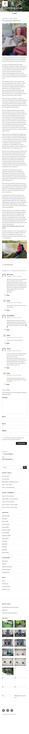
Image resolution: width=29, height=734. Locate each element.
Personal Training (6, 569)
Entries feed (5, 583)
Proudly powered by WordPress (9, 714)
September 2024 (6, 535)
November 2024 (6, 530)
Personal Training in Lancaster (9, 613)
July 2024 (4, 541)
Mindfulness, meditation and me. (10, 481)
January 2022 (5, 552)
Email (4, 423)
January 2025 (5, 527)
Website (4, 430)
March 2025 (5, 521)
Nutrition (4, 564)
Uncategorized (8, 264)
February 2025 (5, 524)
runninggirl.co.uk (12, 8)
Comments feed (6, 586)
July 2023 (4, 547)
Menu (15, 13)
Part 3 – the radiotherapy (8, 487)
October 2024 (5, 532)
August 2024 (5, 538)
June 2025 (4, 518)
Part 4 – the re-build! (7, 484)
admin (15, 18)
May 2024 (4, 544)
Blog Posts (4, 610)
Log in (3, 581)
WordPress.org (6, 589)
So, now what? (5, 476)
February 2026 (5, 516)
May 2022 (4, 549)
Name (4, 416)
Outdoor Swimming (7, 566)
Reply (8, 295)
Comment (5, 397)
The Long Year (5, 479)
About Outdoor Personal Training (10, 607)
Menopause (5, 561)
